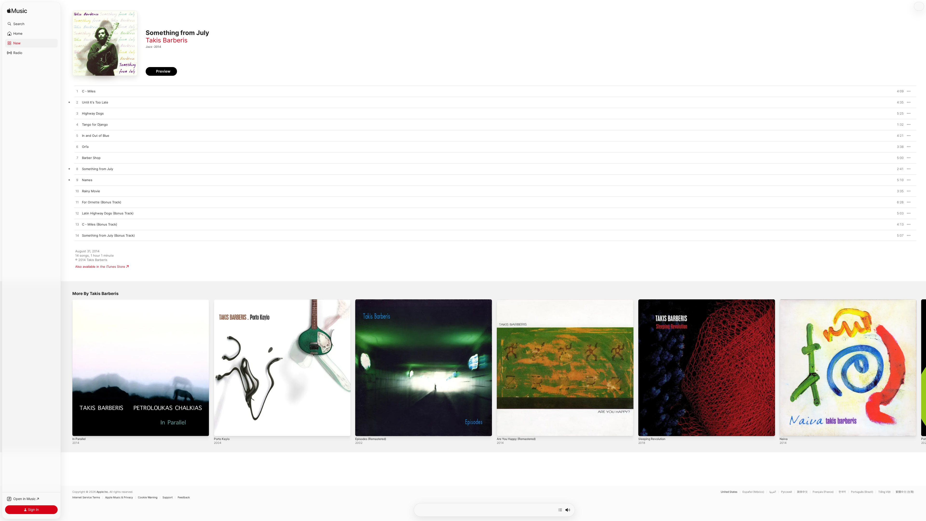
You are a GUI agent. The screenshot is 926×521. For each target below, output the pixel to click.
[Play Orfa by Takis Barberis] (77, 147)
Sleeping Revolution (653, 301)
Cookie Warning (147, 497)
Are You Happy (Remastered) (519, 301)
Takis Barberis (167, 40)
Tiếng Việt (884, 492)
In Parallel (79, 301)
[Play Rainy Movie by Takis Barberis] (77, 191)
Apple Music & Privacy (119, 497)
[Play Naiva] (785, 430)
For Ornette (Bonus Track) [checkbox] (101, 202)
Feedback (184, 497)
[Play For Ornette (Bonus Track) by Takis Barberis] (77, 202)
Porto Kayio (222, 301)
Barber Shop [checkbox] (91, 158)
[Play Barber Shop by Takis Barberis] (77, 158)
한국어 (842, 492)
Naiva (784, 301)
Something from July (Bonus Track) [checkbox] (108, 235)
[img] (17, 11)
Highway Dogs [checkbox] (93, 113)
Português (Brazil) (862, 492)
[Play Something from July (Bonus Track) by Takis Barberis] (77, 235)
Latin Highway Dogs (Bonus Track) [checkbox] (108, 213)
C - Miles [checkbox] (88, 91)
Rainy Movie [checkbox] (91, 191)
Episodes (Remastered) (372, 301)
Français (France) (823, 492)
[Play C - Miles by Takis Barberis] (77, 91)
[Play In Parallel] (78, 430)
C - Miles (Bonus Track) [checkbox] (99, 224)
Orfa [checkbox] (85, 147)
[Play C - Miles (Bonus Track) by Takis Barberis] (77, 224)
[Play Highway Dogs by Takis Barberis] (77, 113)
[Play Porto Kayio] (220, 430)
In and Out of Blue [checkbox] (95, 135)
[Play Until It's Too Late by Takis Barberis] (77, 102)
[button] (31, 24)
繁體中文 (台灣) (905, 492)
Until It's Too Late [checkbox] (95, 102)
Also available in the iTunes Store (100, 266)
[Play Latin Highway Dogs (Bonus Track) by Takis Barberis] (77, 213)
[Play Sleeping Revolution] (644, 430)
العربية (772, 492)
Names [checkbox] (87, 180)
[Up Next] (560, 510)
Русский (786, 492)
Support (168, 497)
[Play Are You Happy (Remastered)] (502, 430)
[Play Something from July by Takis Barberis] (77, 169)
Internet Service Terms (86, 497)
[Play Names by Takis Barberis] (77, 180)
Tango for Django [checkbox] (95, 124)
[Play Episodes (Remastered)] (361, 430)
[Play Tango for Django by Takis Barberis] (77, 125)
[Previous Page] (67, 367)
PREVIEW (898, 91)
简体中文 (802, 492)
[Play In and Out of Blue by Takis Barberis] (77, 136)
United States (729, 492)
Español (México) (753, 492)
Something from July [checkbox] (97, 169)
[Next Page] (921, 367)
